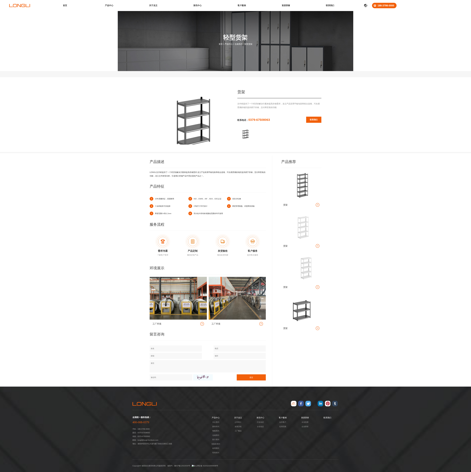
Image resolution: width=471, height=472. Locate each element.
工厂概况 (238, 431)
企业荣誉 (305, 427)
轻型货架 (248, 44)
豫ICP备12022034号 (182, 466)
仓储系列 (238, 44)
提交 (251, 377)
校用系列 (215, 448)
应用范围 (282, 427)
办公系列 (215, 422)
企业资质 (305, 422)
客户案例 (283, 418)
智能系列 (215, 431)
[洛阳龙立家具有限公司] (19, 5)
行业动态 (260, 422)
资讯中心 (260, 418)
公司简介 (238, 422)
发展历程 (238, 427)
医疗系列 (215, 440)
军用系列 (215, 453)
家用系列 (215, 427)
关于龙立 (238, 418)
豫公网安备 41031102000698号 (206, 466)
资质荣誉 (305, 418)
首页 (221, 44)
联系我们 (314, 120)
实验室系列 (215, 444)
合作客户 (282, 422)
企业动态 (260, 427)
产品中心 (229, 44)
